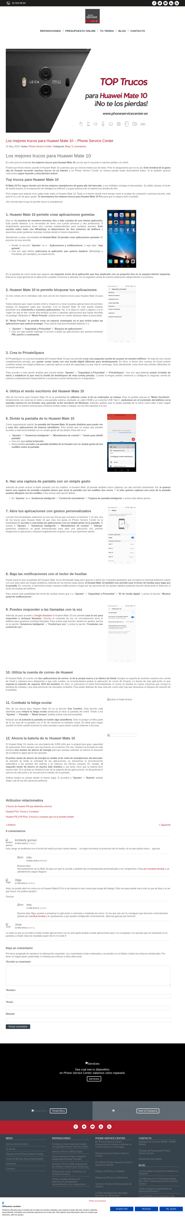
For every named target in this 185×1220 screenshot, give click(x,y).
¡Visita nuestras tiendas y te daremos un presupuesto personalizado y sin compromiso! (69, 1181)
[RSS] (176, 5)
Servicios (94, 1078)
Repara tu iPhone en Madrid (109, 1171)
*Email (9, 1002)
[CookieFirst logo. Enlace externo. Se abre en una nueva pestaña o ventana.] (3, 1203)
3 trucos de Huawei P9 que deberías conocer (29, 806)
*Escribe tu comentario (18, 961)
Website (10, 1014)
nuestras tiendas (37, 916)
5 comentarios (79, 146)
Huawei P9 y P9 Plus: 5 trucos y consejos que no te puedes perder (40, 817)
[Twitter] (159, 5)
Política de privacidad (97, 1201)
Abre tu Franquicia (147, 1111)
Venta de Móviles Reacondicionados (24, 1159)
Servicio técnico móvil (17, 1144)
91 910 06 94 (19, 3)
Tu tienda (10, 1149)
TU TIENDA (107, 30)
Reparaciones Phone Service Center (25, 1154)
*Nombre (10, 990)
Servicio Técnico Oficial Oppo (67, 1151)
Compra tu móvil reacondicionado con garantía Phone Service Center (70, 1145)
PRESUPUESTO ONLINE (80, 30)
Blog (67, 146)
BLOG (122, 30)
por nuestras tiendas (154, 869)
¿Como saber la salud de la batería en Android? (158, 1172)
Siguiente (165, 825)
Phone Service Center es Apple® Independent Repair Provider (69, 1157)
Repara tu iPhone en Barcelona (111, 1177)
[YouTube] (165, 5)
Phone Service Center (40, 146)
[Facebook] (154, 5)
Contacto (10, 1168)
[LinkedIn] (171, 5)
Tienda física (58, 1111)
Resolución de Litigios (150, 1159)
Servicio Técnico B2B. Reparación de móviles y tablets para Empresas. (70, 1165)
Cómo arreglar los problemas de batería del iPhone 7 (155, 1190)
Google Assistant (43, 615)
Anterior (11, 825)
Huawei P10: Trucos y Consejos (22, 811)
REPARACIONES (50, 30)
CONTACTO (137, 30)
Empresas (11, 1163)
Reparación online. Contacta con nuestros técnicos (69, 1172)
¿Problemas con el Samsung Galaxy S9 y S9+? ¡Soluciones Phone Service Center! (158, 1181)
